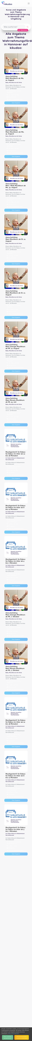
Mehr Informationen (13, 1033)
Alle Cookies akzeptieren (7, 1037)
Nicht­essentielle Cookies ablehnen (21, 1037)
